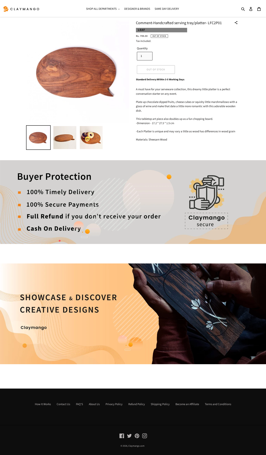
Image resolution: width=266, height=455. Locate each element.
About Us (94, 404)
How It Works (43, 404)
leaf (141, 30)
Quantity (142, 48)
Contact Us (63, 404)
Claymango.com (136, 446)
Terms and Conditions (218, 404)
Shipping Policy (160, 404)
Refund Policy (136, 404)
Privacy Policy (114, 404)
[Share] (236, 22)
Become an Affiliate (187, 404)
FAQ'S (79, 404)
